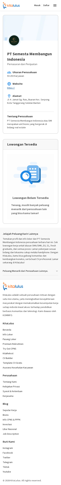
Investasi (7, 424)
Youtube (7, 472)
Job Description (11, 434)
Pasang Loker (9, 339)
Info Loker (8, 334)
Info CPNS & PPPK (12, 419)
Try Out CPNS (9, 348)
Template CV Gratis (12, 363)
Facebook (8, 453)
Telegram (8, 462)
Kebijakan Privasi (11, 386)
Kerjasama (8, 396)
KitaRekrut (8, 353)
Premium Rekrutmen (13, 344)
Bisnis (6, 415)
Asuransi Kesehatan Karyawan (18, 367)
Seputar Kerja (10, 410)
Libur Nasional (10, 429)
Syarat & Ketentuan (12, 391)
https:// (11, 88)
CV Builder (8, 358)
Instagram (8, 448)
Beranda (7, 330)
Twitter (6, 457)
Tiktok (6, 467)
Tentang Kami (10, 382)
